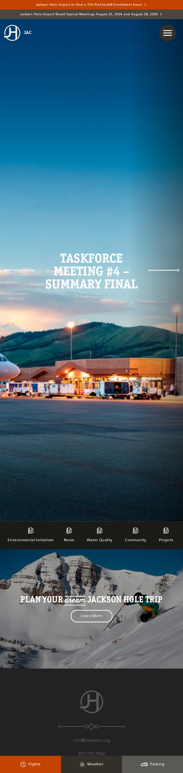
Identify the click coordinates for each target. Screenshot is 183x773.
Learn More (91, 616)
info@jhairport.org (91, 740)
